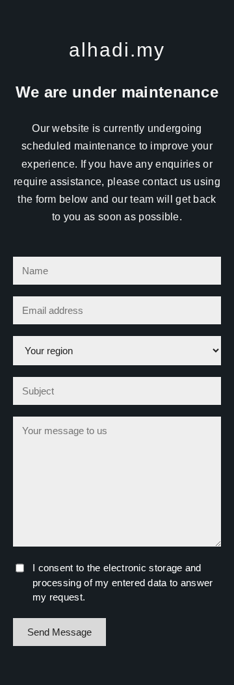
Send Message (59, 632)
